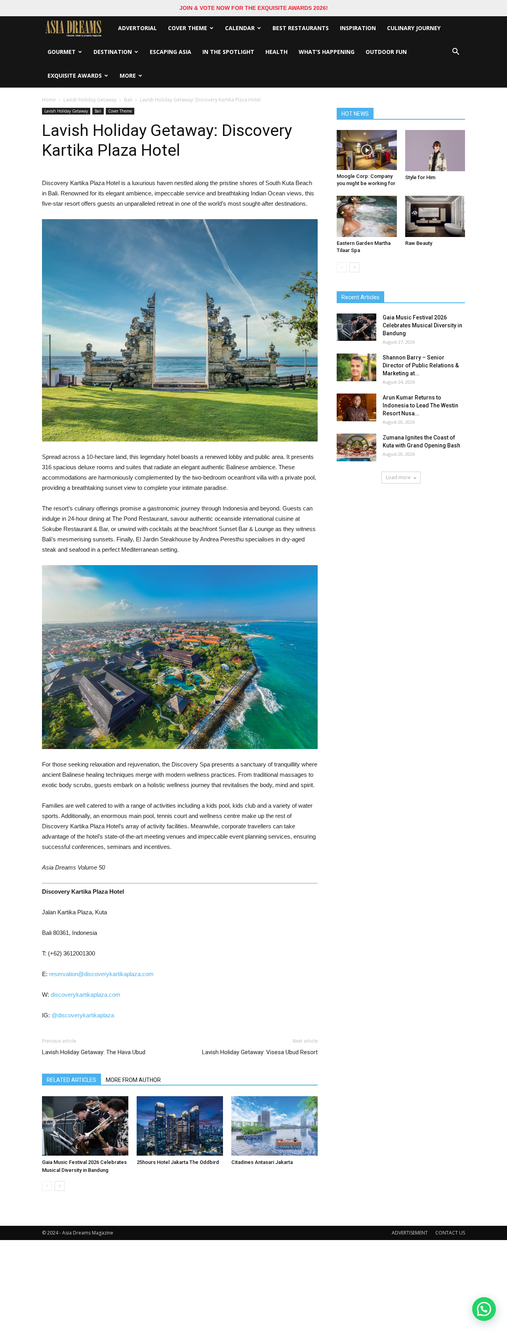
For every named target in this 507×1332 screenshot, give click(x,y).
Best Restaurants (301, 28)
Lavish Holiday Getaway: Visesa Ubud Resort (260, 1052)
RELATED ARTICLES (71, 1080)
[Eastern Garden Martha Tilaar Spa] (367, 216)
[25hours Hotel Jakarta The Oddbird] (180, 1126)
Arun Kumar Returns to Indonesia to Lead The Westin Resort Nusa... (420, 405)
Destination (112, 51)
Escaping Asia (170, 51)
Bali (128, 99)
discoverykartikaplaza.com (85, 994)
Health (276, 51)
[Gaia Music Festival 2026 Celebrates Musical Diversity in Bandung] (85, 1126)
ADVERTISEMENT (410, 1232)
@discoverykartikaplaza (82, 1015)
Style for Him (420, 177)
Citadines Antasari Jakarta (262, 1162)
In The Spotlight (228, 51)
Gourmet (62, 51)
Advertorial (137, 28)
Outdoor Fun (386, 51)
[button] (455, 51)
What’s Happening (327, 51)
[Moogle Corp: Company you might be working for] (367, 150)
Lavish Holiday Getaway (89, 99)
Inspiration (358, 28)
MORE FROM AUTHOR (133, 1080)
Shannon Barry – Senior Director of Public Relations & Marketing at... (421, 365)
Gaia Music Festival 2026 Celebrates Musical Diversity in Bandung (422, 325)
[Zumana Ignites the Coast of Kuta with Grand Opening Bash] (356, 447)
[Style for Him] (435, 150)
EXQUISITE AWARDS (75, 75)
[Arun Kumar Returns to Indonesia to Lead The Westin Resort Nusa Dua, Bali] (356, 407)
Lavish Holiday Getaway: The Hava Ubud (93, 1052)
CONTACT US (450, 1232)
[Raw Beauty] (435, 216)
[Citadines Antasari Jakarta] (274, 1126)
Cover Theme (187, 28)
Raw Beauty (418, 243)
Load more (398, 477)
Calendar (240, 28)
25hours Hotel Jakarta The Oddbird (178, 1162)
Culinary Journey (413, 28)
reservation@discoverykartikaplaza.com (101, 974)
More (128, 75)
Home (49, 99)
